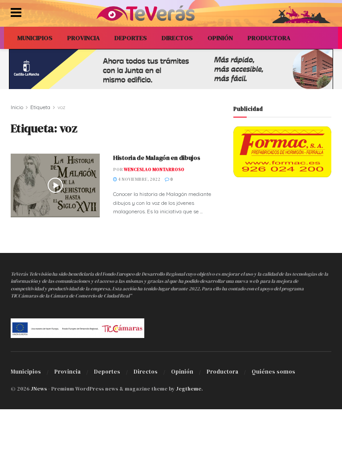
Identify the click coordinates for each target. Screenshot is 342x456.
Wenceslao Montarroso (154, 169)
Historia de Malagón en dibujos (156, 157)
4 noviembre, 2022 (138, 179)
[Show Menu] (16, 13)
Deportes (107, 371)
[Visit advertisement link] (171, 69)
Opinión (182, 371)
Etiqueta (40, 107)
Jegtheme (188, 388)
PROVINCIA (83, 37)
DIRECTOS (177, 37)
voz (61, 107)
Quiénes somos (273, 371)
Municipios (26, 371)
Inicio (17, 107)
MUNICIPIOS (35, 37)
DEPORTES (130, 37)
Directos (146, 371)
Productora (222, 371)
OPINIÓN (220, 37)
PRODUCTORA (269, 37)
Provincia (67, 371)
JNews (39, 388)
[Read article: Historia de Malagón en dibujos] (55, 185)
